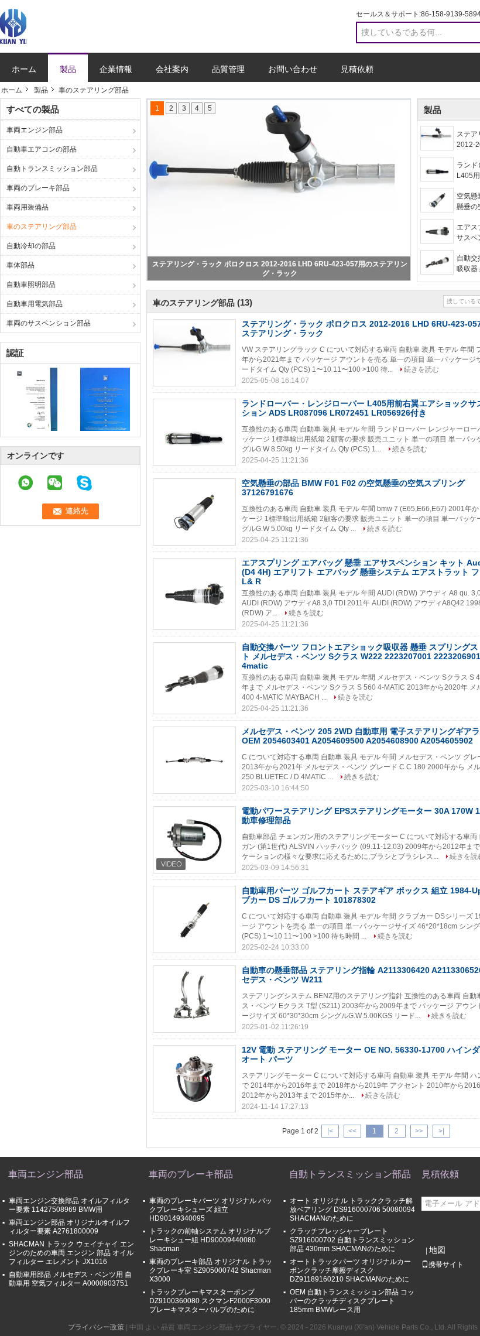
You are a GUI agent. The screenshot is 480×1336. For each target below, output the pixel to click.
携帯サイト (446, 1264)
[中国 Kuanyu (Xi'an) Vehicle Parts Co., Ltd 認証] (35, 399)
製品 (68, 69)
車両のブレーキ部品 (38, 188)
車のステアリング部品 (41, 226)
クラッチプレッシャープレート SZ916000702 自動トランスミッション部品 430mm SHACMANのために (352, 1240)
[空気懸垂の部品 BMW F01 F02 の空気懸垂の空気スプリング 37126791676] (437, 200)
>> (419, 1131)
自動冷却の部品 (31, 246)
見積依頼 (357, 69)
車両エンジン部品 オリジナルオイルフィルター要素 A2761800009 (69, 1226)
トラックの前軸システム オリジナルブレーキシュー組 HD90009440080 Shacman (209, 1240)
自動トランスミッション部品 (52, 169)
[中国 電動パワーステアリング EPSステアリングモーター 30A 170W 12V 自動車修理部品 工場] (194, 840)
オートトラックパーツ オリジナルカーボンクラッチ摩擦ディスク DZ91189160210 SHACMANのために (350, 1270)
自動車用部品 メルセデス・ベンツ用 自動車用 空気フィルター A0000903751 (70, 1278)
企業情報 (116, 69)
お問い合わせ (292, 69)
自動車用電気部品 (34, 304)
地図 (437, 1250)
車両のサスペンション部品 (48, 323)
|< (330, 1131)
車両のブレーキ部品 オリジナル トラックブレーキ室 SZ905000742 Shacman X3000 (210, 1270)
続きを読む (421, 369)
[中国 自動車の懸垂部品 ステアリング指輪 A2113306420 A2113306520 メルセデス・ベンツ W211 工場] (194, 999)
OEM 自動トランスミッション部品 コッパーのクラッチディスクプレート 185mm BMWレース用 (352, 1301)
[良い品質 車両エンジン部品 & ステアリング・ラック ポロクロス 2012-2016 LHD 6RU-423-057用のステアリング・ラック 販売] (279, 190)
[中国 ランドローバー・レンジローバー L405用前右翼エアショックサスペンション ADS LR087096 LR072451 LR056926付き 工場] (194, 432)
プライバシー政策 (96, 1327)
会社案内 (172, 69)
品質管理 (228, 69)
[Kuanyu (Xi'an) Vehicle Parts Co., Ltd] (13, 26)
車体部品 (20, 265)
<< (352, 1131)
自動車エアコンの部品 (41, 149)
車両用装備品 (27, 207)
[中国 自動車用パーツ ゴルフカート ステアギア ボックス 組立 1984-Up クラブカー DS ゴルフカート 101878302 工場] (194, 919)
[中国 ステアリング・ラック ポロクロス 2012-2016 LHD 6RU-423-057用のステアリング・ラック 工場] (194, 353)
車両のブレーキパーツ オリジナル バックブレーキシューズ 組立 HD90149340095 (210, 1209)
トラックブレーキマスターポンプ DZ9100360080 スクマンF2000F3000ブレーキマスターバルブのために (209, 1301)
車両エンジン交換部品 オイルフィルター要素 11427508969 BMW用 (69, 1205)
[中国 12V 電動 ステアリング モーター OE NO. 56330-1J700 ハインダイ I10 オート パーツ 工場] (194, 1079)
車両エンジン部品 (34, 130)
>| (441, 1131)
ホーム (24, 69)
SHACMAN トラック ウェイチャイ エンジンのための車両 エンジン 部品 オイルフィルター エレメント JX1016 (71, 1253)
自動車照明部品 (31, 284)
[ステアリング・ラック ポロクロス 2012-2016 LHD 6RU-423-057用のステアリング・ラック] (437, 138)
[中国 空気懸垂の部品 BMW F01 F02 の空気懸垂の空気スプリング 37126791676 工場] (194, 512)
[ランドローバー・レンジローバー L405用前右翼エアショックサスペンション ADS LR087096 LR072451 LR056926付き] (437, 169)
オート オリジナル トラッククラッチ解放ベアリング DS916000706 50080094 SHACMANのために (352, 1209)
